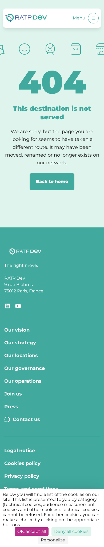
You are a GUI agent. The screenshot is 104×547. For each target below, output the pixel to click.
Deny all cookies (71, 531)
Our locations (21, 355)
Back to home (52, 181)
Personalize (53, 539)
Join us (13, 394)
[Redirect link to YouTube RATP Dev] (18, 306)
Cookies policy (22, 463)
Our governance (24, 368)
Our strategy (20, 343)
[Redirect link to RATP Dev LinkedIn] (7, 306)
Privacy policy (21, 476)
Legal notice (19, 451)
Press (11, 407)
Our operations (23, 381)
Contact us (26, 419)
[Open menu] (93, 18)
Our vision (17, 330)
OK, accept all (31, 531)
